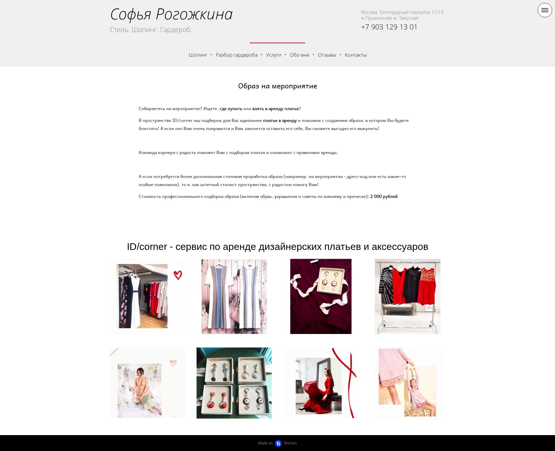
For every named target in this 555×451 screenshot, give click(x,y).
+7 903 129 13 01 (389, 26)
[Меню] (545, 10)
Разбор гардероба (237, 54)
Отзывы (327, 54)
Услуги (273, 54)
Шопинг (198, 54)
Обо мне (299, 54)
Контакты (356, 54)
